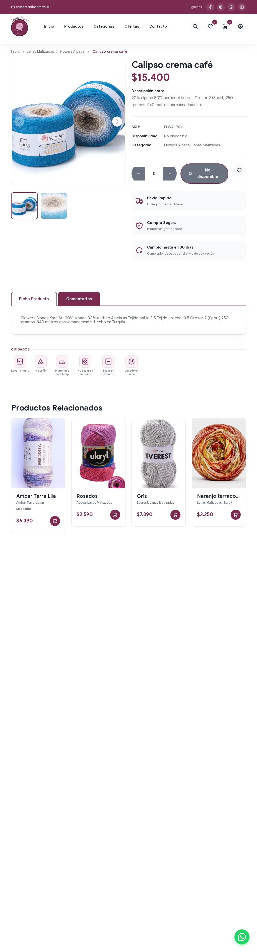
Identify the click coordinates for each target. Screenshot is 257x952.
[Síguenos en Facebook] (210, 7)
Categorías (104, 26)
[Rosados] (98, 453)
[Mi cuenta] (240, 26)
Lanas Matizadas (40, 51)
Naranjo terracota (219, 496)
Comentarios (79, 299)
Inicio (49, 26)
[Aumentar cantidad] (170, 174)
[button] (117, 121)
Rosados (87, 496)
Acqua (81, 502)
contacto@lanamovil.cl (32, 7)
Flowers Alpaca (72, 51)
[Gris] (158, 453)
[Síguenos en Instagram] (221, 7)
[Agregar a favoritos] (239, 170)
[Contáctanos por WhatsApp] (231, 7)
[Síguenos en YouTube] (242, 7)
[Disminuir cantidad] (138, 174)
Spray (227, 502)
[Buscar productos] (195, 26)
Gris (142, 496)
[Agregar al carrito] (55, 521)
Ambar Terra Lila (36, 496)
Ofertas (131, 26)
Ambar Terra (25, 502)
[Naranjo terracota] (219, 453)
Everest (142, 502)
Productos (73, 26)
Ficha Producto (34, 299)
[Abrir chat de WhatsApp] (241, 936)
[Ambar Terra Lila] (38, 453)
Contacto (158, 26)
